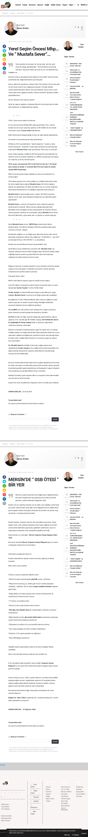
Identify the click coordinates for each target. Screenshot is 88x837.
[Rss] (20, 793)
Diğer (71, 5)
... (17, 32)
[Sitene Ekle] (6, 797)
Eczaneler (64, 794)
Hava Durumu (65, 787)
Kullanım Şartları (6, 816)
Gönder (55, 419)
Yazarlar (12, 13)
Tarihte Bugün (65, 799)
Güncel (18, 5)
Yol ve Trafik (65, 789)
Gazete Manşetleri (64, 809)
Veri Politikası (5, 809)
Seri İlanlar (64, 803)
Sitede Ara (79, 787)
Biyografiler (80, 791)
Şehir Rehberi (65, 806)
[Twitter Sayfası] (5, 793)
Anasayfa (5, 13)
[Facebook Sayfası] (2, 793)
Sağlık (47, 5)
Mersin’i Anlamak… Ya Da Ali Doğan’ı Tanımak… (76, 143)
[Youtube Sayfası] (13, 793)
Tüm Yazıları (79, 152)
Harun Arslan (21, 13)
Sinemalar (64, 801)
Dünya (24, 5)
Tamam (76, 835)
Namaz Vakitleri (66, 791)
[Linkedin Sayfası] (17, 793)
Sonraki (2, 765)
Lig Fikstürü (64, 796)
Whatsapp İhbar (6, 818)
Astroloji (79, 796)
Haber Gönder (5, 820)
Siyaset (40, 5)
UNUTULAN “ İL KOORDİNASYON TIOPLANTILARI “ (75, 72)
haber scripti (4, 834)
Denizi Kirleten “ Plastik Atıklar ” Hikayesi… (75, 80)
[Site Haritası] (2, 797)
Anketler (79, 789)
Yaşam (64, 5)
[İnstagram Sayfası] (9, 793)
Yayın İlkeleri (5, 807)
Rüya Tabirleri (80, 794)
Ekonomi (32, 5)
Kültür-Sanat (56, 5)
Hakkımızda (5, 804)
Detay (68, 835)
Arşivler (36, 801)
